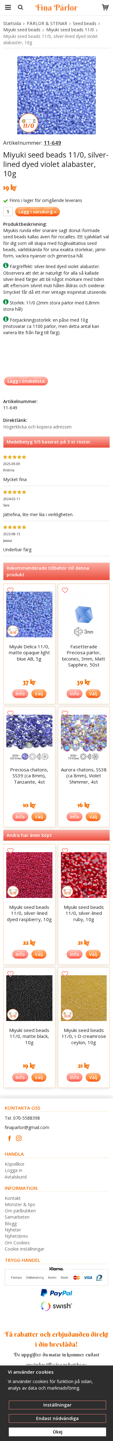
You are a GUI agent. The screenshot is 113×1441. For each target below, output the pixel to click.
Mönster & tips (20, 1204)
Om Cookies (17, 1243)
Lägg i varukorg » (37, 212)
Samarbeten (17, 1217)
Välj (39, 694)
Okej (57, 1432)
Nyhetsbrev (16, 1236)
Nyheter (13, 1230)
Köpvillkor (14, 1164)
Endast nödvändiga (57, 1418)
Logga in (13, 1170)
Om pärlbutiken (20, 1211)
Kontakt (13, 1198)
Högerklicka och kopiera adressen (37, 427)
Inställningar (57, 1405)
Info (20, 694)
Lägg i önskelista (26, 381)
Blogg (11, 1223)
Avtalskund (16, 1177)
